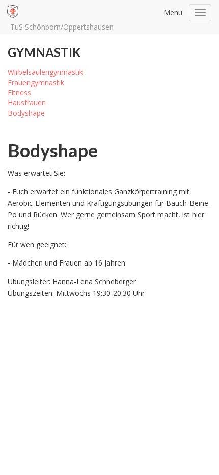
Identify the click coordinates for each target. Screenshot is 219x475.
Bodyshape (26, 113)
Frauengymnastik (36, 82)
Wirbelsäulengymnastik (45, 72)
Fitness (19, 92)
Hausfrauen (27, 103)
